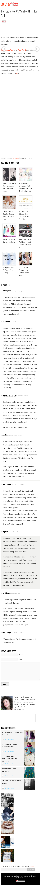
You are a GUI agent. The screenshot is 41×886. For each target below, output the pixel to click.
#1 (1, 291)
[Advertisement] (20, 30)
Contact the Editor (24, 876)
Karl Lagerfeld (7, 50)
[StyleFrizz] (9, 7)
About (34, 876)
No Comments (9, 739)
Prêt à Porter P (9, 395)
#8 (2, 632)
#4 (2, 435)
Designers (23, 158)
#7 (2, 593)
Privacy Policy (21, 877)
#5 (2, 484)
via (17, 73)
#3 (2, 395)
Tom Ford (22, 50)
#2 (2, 321)
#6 (2, 531)
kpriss (17, 158)
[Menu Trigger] (36, 6)
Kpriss (32, 866)
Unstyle (29, 158)
